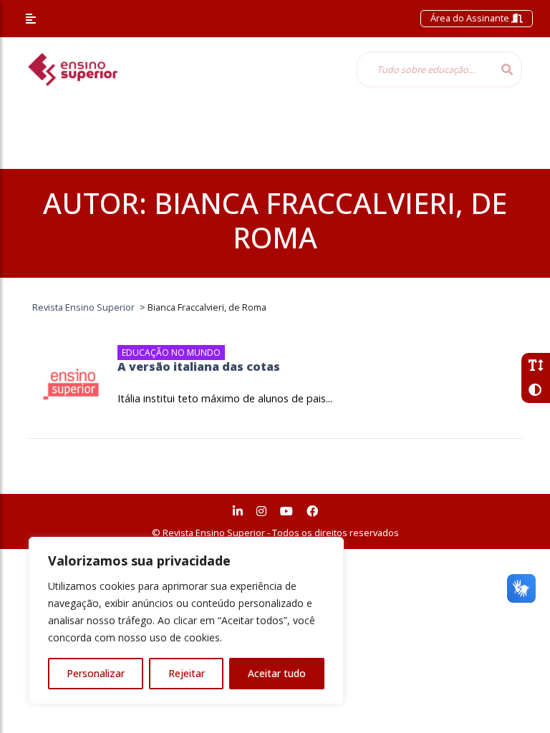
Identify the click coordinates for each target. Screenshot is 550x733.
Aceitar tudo (277, 673)
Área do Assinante (470, 17)
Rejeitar (186, 673)
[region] (186, 620)
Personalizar (96, 673)
